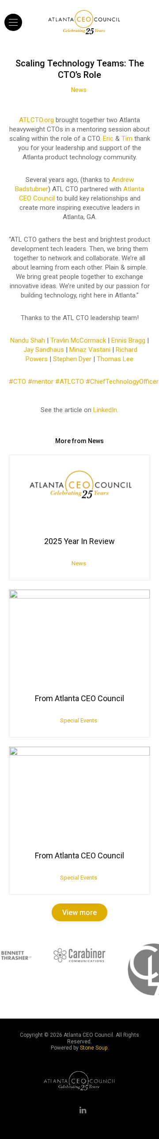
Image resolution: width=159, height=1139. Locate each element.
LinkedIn (105, 410)
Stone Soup (93, 1048)
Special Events (78, 720)
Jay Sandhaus (43, 350)
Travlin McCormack (78, 340)
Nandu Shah (27, 340)
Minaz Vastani (89, 350)
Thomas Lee (115, 359)
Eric (108, 139)
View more (79, 912)
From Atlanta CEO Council (79, 698)
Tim (126, 139)
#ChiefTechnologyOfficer (122, 382)
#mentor (40, 382)
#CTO (17, 382)
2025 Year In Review (79, 541)
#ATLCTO (69, 382)
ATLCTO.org (36, 120)
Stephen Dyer (72, 359)
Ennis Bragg (128, 340)
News (79, 89)
